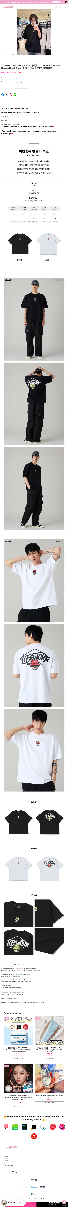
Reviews (6, 1163)
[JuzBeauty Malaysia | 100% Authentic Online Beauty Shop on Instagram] (9, 1172)
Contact (5, 1158)
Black (18, 78)
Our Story (6, 1156)
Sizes (2, 82)
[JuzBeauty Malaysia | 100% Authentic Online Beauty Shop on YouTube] (13, 1172)
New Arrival (6, 1162)
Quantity (3, 86)
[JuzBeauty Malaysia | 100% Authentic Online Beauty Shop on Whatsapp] (16, 1172)
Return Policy (37, 1198)
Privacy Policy (31, 1198)
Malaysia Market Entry (8, 1165)
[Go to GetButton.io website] (64, 1205)
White (24, 78)
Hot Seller (6, 1160)
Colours (3, 78)
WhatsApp (21, 968)
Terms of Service (24, 1198)
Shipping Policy (44, 1198)
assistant (13, 994)
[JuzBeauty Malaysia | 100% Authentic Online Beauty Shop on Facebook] (5, 1172)
